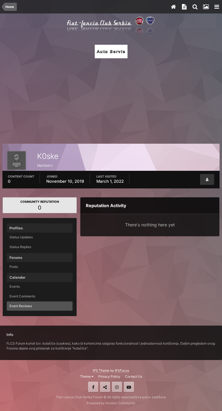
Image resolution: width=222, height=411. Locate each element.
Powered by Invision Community (111, 403)
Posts (13, 267)
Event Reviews (20, 306)
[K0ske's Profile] (207, 179)
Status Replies (20, 247)
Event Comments (22, 296)
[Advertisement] (111, 99)
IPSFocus (122, 370)
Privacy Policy (109, 376)
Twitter (105, 387)
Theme (86, 376)
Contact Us (133, 376)
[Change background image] (205, 7)
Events (14, 286)
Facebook (93, 387)
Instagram (117, 387)
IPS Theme (101, 370)
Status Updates (21, 237)
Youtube (129, 387)
